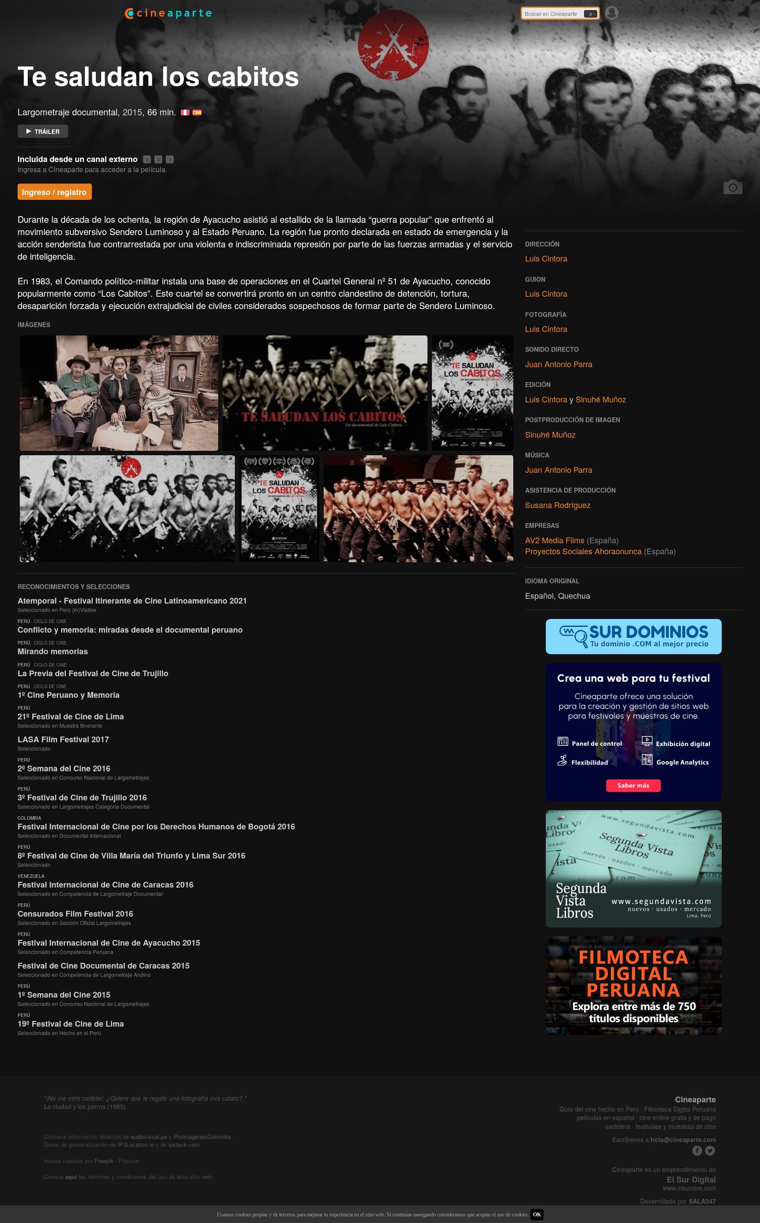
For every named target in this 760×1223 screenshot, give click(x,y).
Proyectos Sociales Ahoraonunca (583, 550)
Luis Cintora (546, 258)
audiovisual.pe (149, 1136)
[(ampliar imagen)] (119, 393)
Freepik (104, 1161)
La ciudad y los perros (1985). (86, 1106)
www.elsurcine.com (689, 1188)
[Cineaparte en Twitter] (710, 1150)
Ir (590, 14)
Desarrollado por (678, 1201)
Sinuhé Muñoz (601, 399)
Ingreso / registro (54, 192)
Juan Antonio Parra (558, 363)
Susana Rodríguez (558, 504)
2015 (132, 111)
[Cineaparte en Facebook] (697, 1150)
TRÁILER (47, 131)
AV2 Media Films (555, 539)
